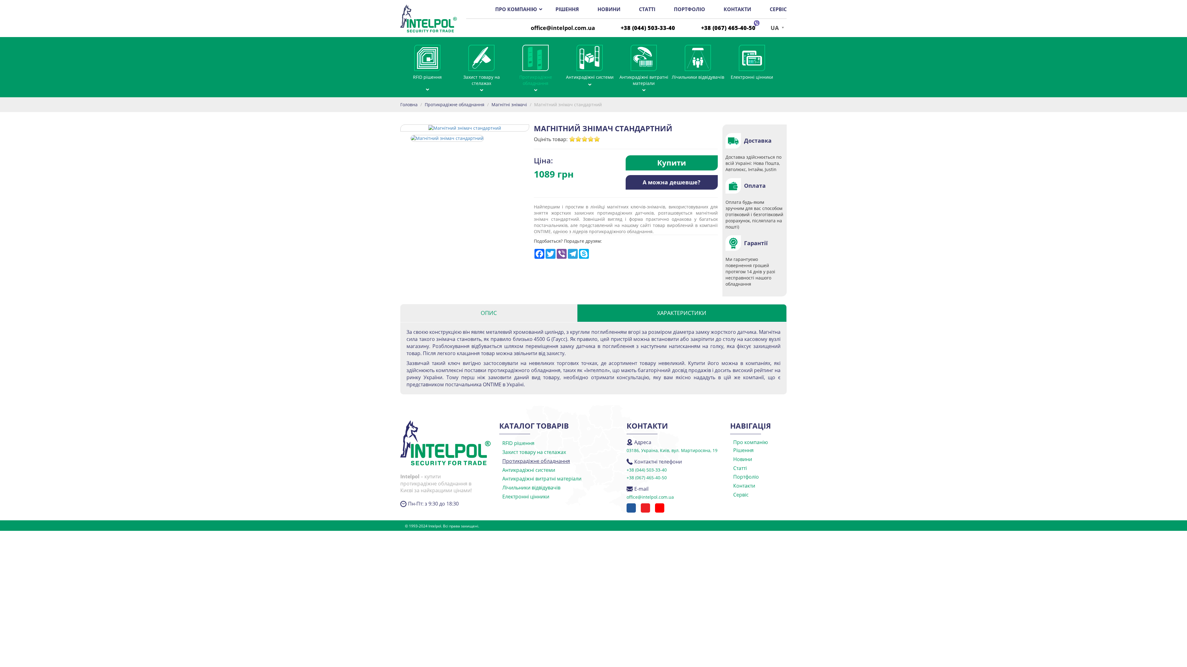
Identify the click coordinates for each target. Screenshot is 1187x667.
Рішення (567, 9)
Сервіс (778, 9)
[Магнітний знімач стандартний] (447, 138)
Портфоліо (689, 9)
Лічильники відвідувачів (698, 77)
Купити (671, 162)
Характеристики (681, 313)
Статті (647, 9)
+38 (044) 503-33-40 (648, 27)
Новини (609, 9)
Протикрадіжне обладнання (535, 80)
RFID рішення (427, 77)
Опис (489, 313)
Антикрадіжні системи (590, 77)
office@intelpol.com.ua (563, 27)
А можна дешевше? (671, 182)
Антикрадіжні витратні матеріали (643, 80)
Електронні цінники (752, 77)
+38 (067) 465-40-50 (728, 27)
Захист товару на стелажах (481, 80)
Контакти (737, 9)
